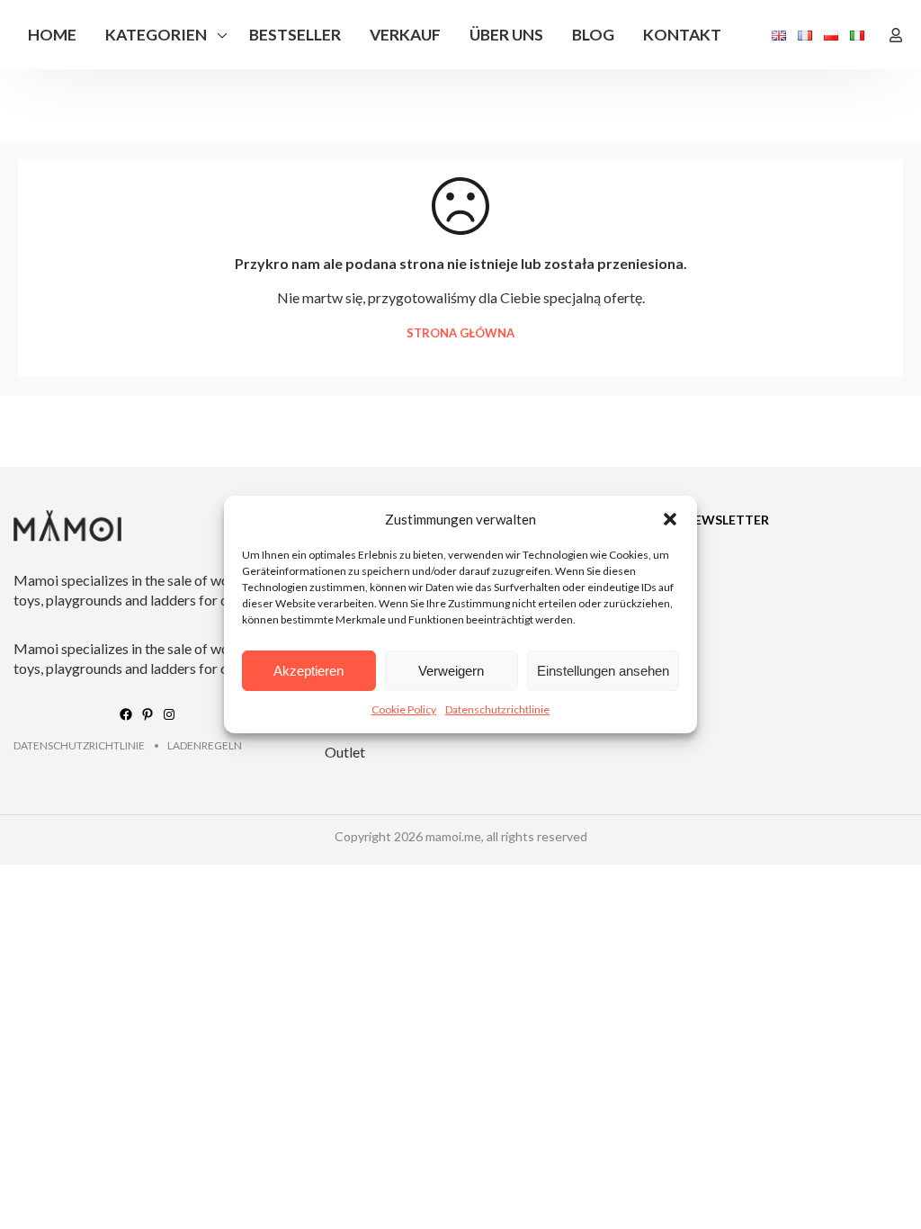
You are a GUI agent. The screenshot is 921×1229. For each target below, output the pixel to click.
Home (52, 34)
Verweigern (451, 670)
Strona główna (460, 333)
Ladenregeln (204, 745)
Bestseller (295, 34)
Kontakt (682, 34)
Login (895, 35)
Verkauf (405, 34)
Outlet (345, 751)
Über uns (506, 34)
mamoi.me (453, 836)
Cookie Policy (403, 709)
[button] (670, 519)
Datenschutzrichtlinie (497, 709)
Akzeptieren (308, 670)
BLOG (593, 34)
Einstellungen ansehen (603, 670)
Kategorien (156, 34)
